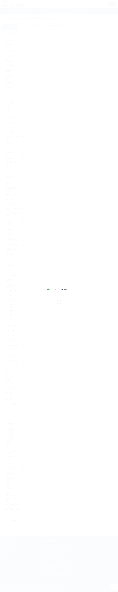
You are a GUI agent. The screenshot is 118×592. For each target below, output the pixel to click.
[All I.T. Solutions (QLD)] (59, 292)
